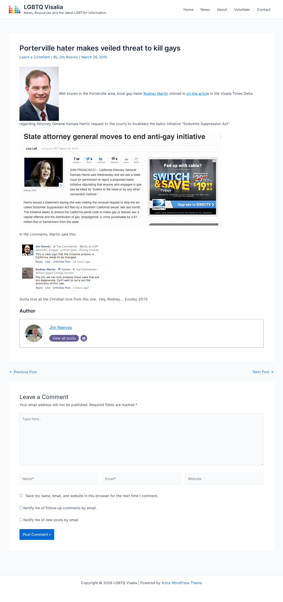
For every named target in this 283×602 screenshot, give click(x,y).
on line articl (196, 93)
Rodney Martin (155, 93)
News (205, 9)
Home (188, 9)
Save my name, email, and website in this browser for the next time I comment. (92, 496)
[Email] (83, 338)
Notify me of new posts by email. (51, 520)
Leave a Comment (34, 57)
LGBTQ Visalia (43, 7)
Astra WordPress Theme (182, 583)
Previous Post (23, 372)
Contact (264, 9)
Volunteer (242, 9)
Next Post (263, 372)
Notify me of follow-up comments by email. (60, 508)
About (222, 9)
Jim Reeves (60, 327)
